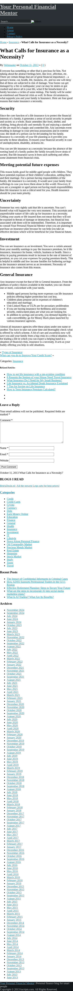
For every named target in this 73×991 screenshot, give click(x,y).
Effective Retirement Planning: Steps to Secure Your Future (38, 587)
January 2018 (14, 810)
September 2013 (15, 968)
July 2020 (12, 719)
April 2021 (13, 692)
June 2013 (12, 977)
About (10, 30)
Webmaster (10, 65)
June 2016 (12, 868)
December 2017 (15, 813)
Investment (13, 532)
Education (12, 517)
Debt (9, 511)
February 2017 (15, 843)
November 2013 (15, 962)
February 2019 (15, 771)
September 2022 (15, 643)
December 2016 (15, 850)
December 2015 (15, 886)
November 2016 (15, 853)
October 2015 (14, 892)
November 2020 (15, 707)
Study (10, 559)
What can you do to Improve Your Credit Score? (26, 355)
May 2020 (12, 725)
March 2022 (13, 658)
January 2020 (14, 737)
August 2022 (14, 646)
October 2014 (14, 929)
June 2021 (12, 686)
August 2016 (14, 862)
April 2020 (13, 728)
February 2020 (15, 734)
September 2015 (15, 895)
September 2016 (15, 859)
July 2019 (12, 755)
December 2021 (15, 667)
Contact (11, 33)
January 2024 (14, 622)
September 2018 (15, 786)
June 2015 (12, 904)
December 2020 (15, 704)
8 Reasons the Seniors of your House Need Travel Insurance (39, 377)
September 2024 (15, 613)
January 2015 (14, 919)
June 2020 (12, 722)
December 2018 (15, 777)
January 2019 (14, 774)
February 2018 (15, 807)
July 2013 (12, 974)
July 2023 (12, 628)
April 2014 (13, 947)
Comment (6, 420)
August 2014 (14, 935)
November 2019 (15, 743)
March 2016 (13, 877)
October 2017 (14, 819)
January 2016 (14, 883)
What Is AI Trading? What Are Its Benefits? (30, 597)
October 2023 (14, 625)
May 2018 (12, 798)
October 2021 (14, 673)
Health (10, 526)
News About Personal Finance (23, 541)
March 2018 (13, 804)
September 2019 (15, 749)
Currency (12, 507)
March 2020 (13, 731)
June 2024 (12, 619)
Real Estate (13, 550)
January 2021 (14, 701)
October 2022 (14, 640)
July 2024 (12, 616)
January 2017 (14, 847)
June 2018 (12, 795)
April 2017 (13, 837)
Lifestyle (11, 538)
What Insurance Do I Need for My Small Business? (34, 380)
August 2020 (14, 716)
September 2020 (15, 713)
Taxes (10, 562)
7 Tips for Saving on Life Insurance (26, 386)
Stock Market (14, 556)
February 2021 (15, 698)
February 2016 (15, 880)
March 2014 (13, 950)
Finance (11, 520)
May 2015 (12, 907)
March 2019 (13, 768)
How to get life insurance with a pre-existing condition (36, 374)
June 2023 (12, 631)
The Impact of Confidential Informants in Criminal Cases (37, 578)
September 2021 (15, 676)
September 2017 (15, 822)
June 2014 (12, 941)
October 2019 (14, 746)
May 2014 (12, 944)
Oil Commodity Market (19, 544)
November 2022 (15, 637)
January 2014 (14, 956)
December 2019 (15, 740)
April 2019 (13, 765)
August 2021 (14, 679)
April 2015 (13, 910)
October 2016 (14, 856)
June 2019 (12, 758)
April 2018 (13, 801)
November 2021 (15, 670)
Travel (10, 565)
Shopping (12, 553)
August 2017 (14, 825)
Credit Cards (13, 501)
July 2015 (12, 901)
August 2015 (14, 898)
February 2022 (15, 661)
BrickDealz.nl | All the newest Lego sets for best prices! (29, 485)
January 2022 (14, 664)
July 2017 (12, 828)
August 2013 (14, 971)
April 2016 (13, 874)
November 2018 (15, 780)
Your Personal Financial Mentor (17, 983)
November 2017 (15, 816)
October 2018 (14, 783)
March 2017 (13, 840)
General (11, 523)
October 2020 (14, 710)
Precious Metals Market (19, 547)
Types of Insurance (12, 352)
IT (8, 535)
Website (4, 460)
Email (4, 454)
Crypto (10, 504)
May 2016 (12, 871)
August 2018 (14, 789)
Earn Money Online (17, 514)
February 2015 (15, 916)
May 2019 (12, 761)
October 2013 (14, 965)
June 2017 (12, 831)
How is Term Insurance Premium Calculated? (31, 389)
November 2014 (15, 926)
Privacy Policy (14, 36)
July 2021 (12, 682)
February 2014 (15, 953)
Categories (7, 492)
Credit (10, 498)
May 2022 (12, 652)
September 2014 (15, 932)
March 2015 (13, 913)
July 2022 (12, 649)
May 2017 (12, 834)
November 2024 (15, 610)
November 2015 (15, 889)
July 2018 (12, 792)
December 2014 (15, 922)
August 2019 (14, 752)
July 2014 (12, 938)
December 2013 (15, 959)
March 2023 (13, 634)
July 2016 (12, 865)
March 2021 (13, 695)
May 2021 (12, 689)
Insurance (14, 42)
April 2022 (13, 655)
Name (4, 448)
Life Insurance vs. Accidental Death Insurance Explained (37, 383)
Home (10, 27)
